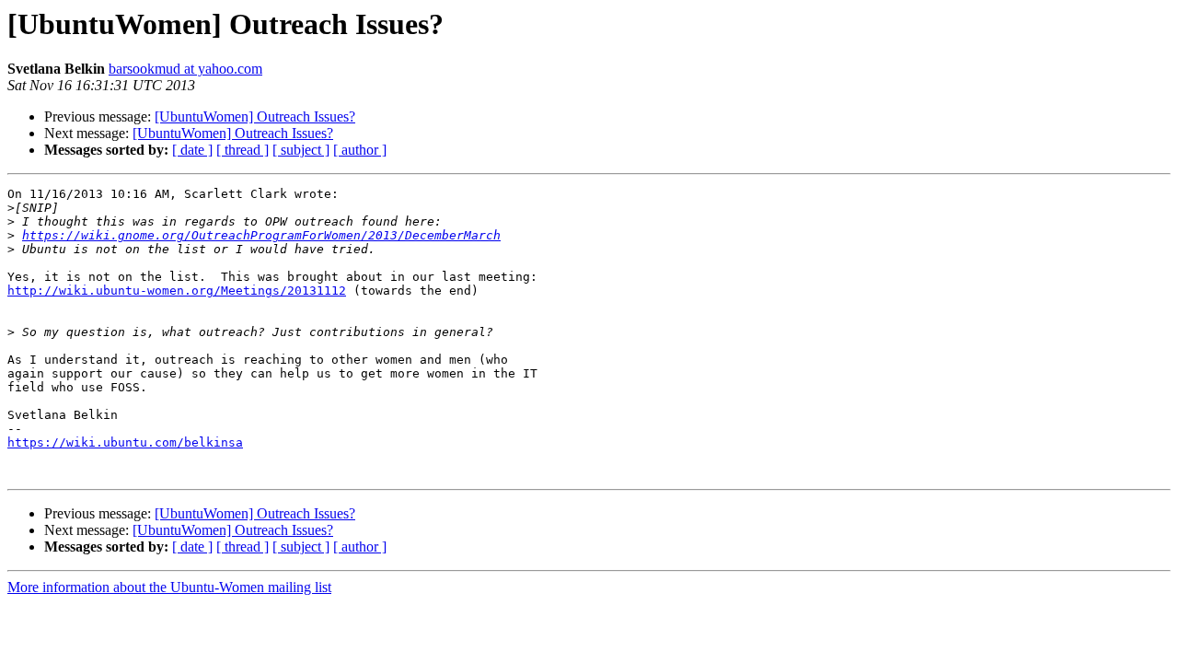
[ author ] (360, 149)
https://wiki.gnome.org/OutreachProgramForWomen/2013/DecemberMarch (261, 235)
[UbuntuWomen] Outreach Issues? (255, 116)
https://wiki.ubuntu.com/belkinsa (125, 442)
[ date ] (192, 149)
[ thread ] (242, 149)
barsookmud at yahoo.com (185, 68)
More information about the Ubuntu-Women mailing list (169, 587)
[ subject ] (300, 149)
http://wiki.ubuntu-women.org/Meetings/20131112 (176, 290)
